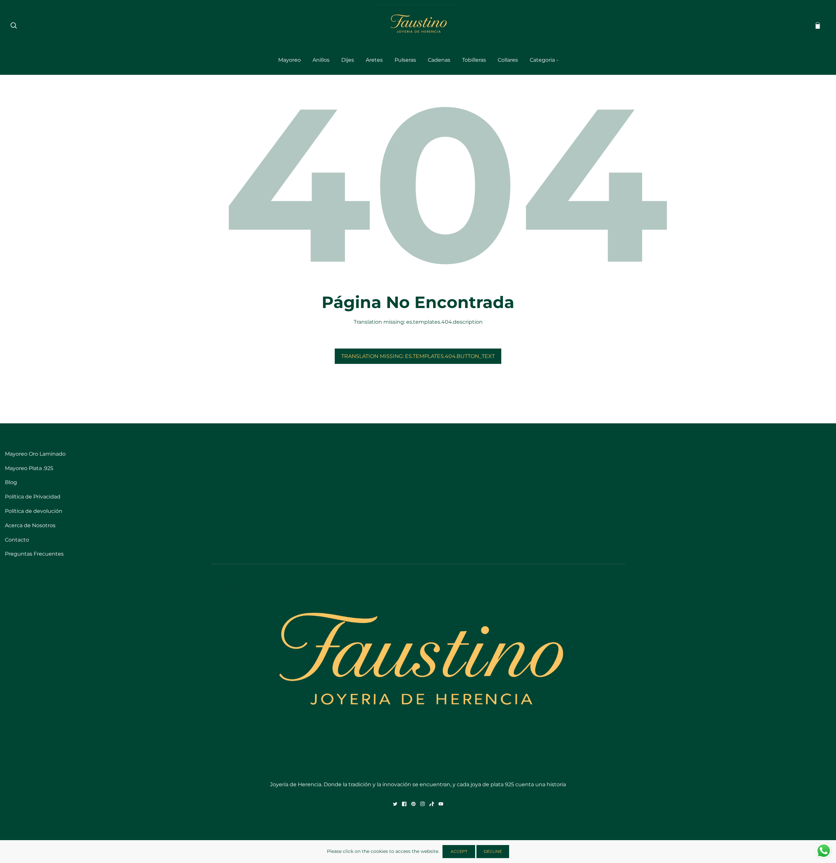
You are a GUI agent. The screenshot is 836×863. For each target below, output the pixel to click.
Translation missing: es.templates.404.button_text (418, 356)
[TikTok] (432, 804)
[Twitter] (395, 804)
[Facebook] (404, 804)
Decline (493, 851)
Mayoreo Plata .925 (29, 468)
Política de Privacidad (32, 497)
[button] (13, 25)
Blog (11, 482)
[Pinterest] (413, 804)
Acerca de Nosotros (30, 525)
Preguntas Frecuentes (34, 554)
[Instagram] (422, 804)
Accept (459, 851)
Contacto (17, 540)
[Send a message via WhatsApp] (824, 851)
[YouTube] (441, 804)
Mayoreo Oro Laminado (35, 454)
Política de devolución (33, 511)
